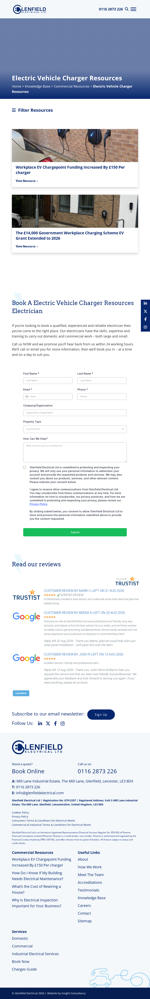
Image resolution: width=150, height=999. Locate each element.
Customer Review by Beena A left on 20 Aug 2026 (84, 613)
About (83, 859)
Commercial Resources (71, 86)
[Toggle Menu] (133, 9)
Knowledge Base (37, 86)
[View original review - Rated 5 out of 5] (50, 595)
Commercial (22, 946)
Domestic (20, 938)
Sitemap (85, 920)
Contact (84, 913)
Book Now (20, 961)
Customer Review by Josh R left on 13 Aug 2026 (83, 654)
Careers (84, 905)
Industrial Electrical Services (35, 953)
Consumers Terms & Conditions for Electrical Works (43, 820)
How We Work (90, 866)
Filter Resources (35, 110)
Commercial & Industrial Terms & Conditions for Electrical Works (51, 825)
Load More (21, 693)
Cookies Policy (20, 812)
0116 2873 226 (111, 9)
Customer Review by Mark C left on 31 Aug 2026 (84, 591)
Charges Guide (24, 969)
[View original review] (28, 599)
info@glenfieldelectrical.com (40, 792)
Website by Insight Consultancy (66, 993)
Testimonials (88, 890)
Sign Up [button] (101, 715)
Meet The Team (91, 874)
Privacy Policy (20, 816)
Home (16, 86)
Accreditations (90, 882)
